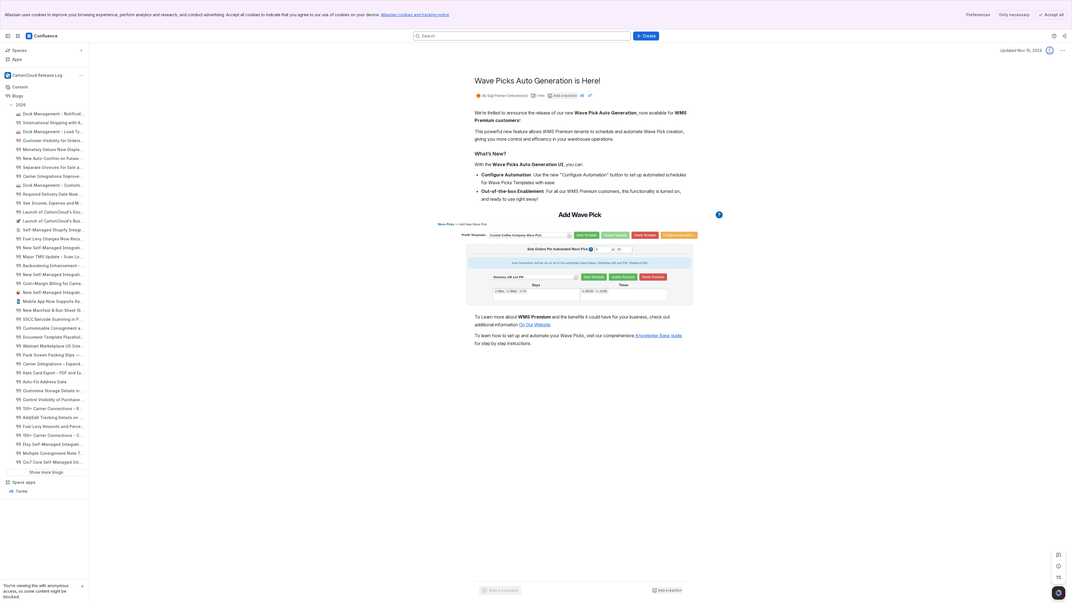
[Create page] (1058, 577)
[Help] (1054, 36)
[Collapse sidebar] (7, 36)
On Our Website (535, 324)
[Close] (82, 586)
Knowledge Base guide (658, 335)
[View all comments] (1058, 555)
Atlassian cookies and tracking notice (415, 14)
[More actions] (81, 75)
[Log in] (1064, 36)
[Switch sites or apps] (17, 36)
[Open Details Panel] (1058, 566)
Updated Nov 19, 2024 (1021, 50)
